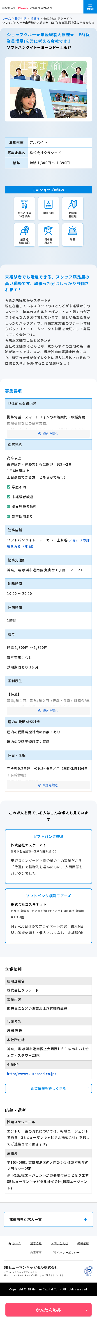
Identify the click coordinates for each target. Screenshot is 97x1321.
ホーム (6, 18)
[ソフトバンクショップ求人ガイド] (27, 7)
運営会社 (36, 1243)
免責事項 (36, 1252)
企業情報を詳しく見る (48, 1088)
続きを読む (50, 433)
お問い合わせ (59, 1243)
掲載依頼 (83, 1243)
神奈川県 (20, 18)
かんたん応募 (48, 1309)
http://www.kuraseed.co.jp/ (31, 1073)
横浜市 (34, 18)
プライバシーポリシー (65, 1252)
